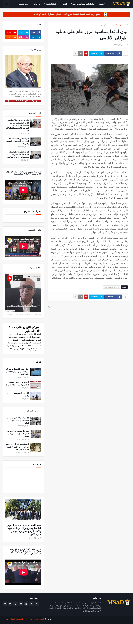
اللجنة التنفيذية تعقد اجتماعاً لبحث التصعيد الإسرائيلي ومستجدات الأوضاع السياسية (18, 154)
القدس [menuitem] (64, 4)
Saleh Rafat (37, 314)
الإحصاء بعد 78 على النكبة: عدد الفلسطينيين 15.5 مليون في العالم (17, 420)
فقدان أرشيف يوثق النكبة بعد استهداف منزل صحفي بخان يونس (18, 433)
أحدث (127, 307)
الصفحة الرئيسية (122, 25)
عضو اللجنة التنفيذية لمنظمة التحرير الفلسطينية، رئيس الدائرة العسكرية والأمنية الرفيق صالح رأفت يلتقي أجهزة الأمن (24, 530)
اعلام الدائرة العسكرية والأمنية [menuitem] (83, 4)
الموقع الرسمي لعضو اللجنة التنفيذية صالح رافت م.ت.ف (23, 619)
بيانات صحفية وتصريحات (105, 25)
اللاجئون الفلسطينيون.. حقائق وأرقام (18, 394)
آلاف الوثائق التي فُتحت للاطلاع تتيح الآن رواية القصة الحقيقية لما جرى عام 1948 (17, 447)
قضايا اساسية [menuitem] (51, 4)
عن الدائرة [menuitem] (36, 4)
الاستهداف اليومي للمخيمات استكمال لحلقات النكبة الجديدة (17, 383)
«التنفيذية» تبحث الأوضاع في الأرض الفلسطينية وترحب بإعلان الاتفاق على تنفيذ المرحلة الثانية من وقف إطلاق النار (17, 125)
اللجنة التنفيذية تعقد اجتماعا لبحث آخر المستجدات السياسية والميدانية (17, 141)
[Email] (80, 53)
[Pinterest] (86, 53)
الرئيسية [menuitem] (102, 4)
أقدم (51, 307)
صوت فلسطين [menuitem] (23, 4)
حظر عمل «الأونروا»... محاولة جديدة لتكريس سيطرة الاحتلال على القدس (17, 371)
